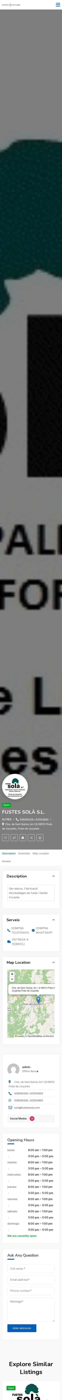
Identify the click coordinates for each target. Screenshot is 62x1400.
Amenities (24, 853)
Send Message (22, 1328)
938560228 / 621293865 (34, 819)
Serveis (13, 920)
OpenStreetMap (34, 1036)
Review (6, 861)
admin (26, 1067)
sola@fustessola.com (27, 1107)
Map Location (41, 853)
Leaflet (20, 1036)
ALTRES (7, 819)
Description (9, 853)
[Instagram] (32, 1118)
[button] (38, 1000)
